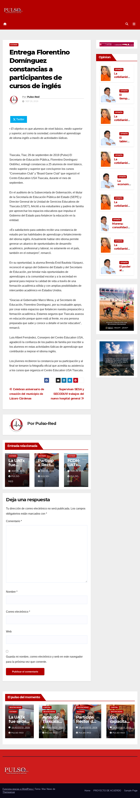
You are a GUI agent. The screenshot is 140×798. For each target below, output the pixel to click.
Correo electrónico (18, 611)
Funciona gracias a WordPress (18, 789)
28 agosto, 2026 (21, 727)
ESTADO (13, 45)
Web (9, 631)
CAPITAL (47, 707)
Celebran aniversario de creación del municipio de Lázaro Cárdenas (26, 393)
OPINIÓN (118, 69)
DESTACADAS (15, 707)
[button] (126, 24)
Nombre (11, 591)
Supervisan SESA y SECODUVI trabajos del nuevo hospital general (67, 393)
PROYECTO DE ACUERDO (107, 790)
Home (87, 790)
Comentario (14, 521)
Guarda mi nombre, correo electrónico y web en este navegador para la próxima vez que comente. (44, 659)
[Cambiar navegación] (134, 24)
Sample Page (130, 790)
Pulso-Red (33, 96)
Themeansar (9, 792)
